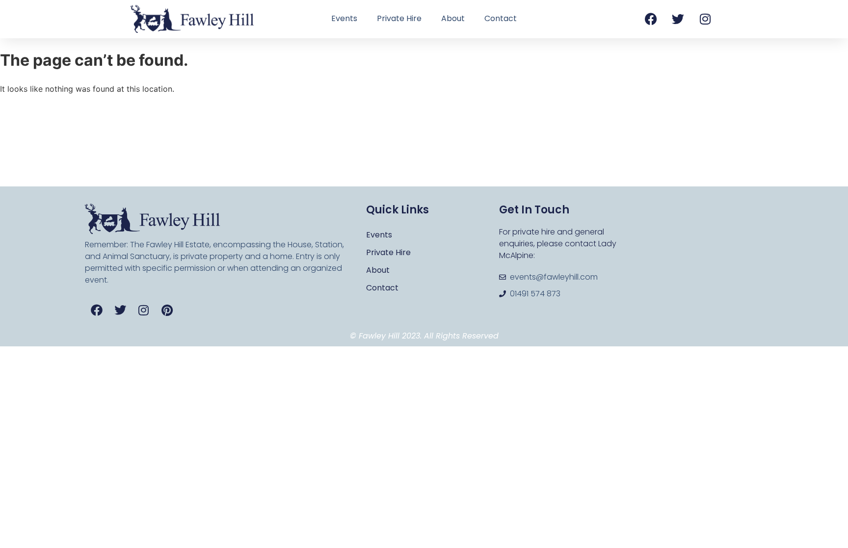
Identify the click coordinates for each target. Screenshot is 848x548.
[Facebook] (651, 18)
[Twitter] (678, 18)
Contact (500, 18)
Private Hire (399, 18)
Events (344, 18)
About (453, 18)
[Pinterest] (167, 310)
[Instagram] (705, 18)
